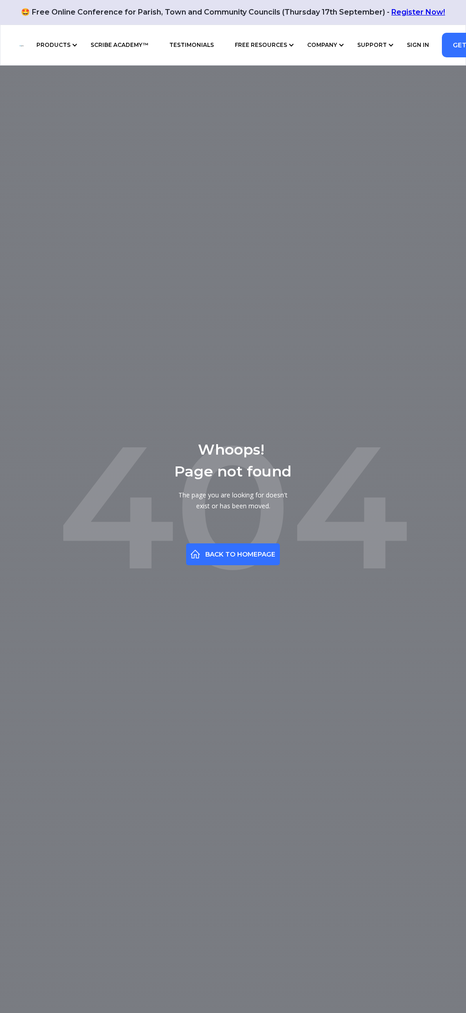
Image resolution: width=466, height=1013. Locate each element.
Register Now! (418, 12)
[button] (55, 45)
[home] (17, 45)
